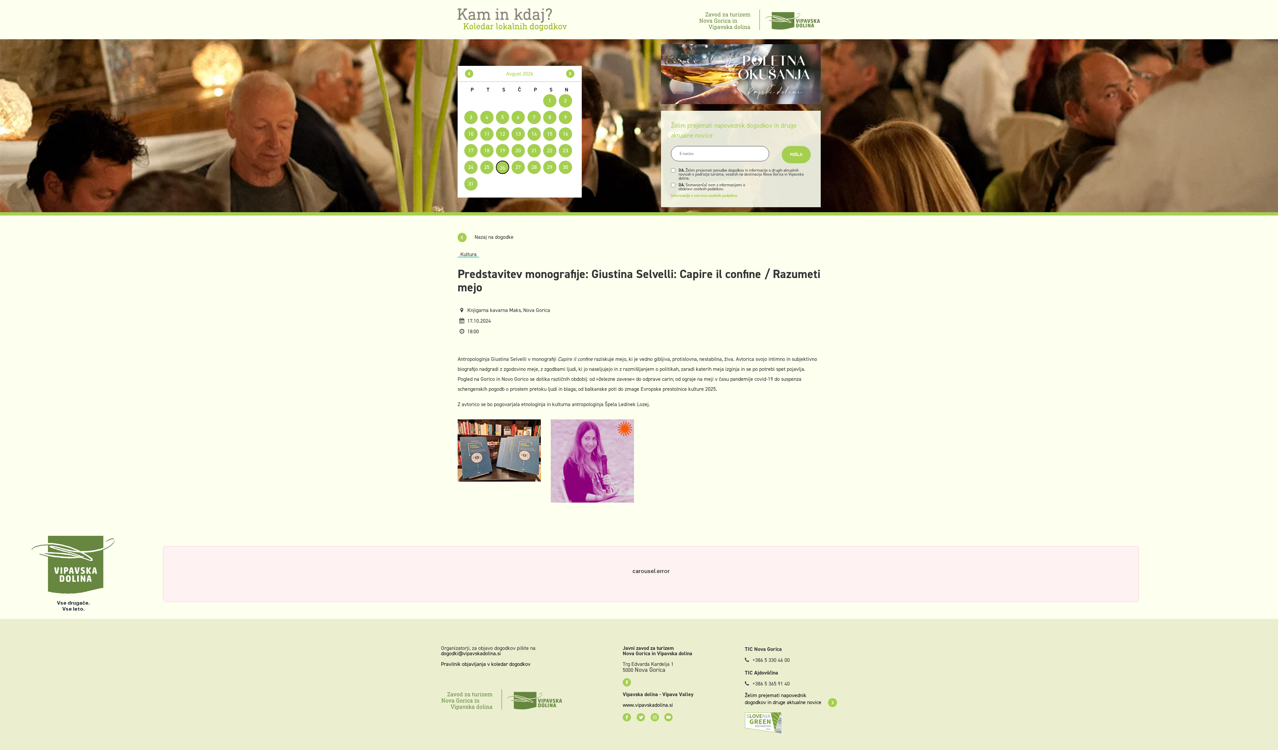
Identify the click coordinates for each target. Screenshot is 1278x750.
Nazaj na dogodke (493, 236)
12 (502, 133)
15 (549, 133)
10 (471, 133)
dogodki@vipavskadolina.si (471, 653)
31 (471, 183)
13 (518, 133)
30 (565, 167)
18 (487, 150)
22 (549, 150)
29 (549, 167)
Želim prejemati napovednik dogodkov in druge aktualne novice (783, 699)
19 (502, 150)
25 (487, 167)
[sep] (570, 74)
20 (518, 150)
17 (471, 150)
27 (518, 167)
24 (471, 167)
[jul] (469, 74)
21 (534, 150)
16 (565, 133)
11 (487, 133)
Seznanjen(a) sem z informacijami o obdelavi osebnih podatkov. (712, 187)
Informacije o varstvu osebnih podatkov (704, 195)
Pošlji (796, 154)
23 (565, 150)
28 (534, 167)
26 (502, 167)
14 (534, 133)
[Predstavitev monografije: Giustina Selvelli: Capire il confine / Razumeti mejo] (499, 450)
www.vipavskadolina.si (648, 705)
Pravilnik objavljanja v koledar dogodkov (486, 664)
